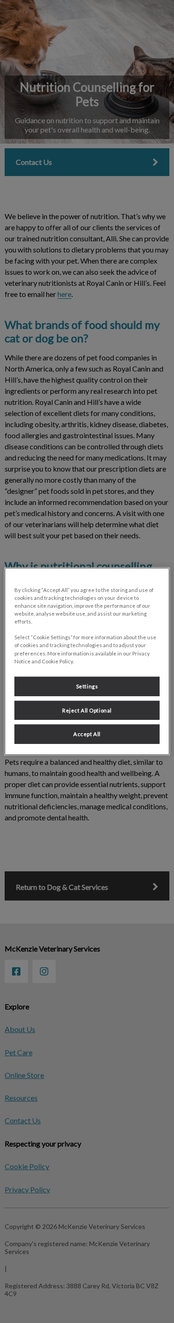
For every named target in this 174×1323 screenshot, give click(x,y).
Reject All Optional (87, 710)
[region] (86, 661)
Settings (87, 686)
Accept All (87, 734)
